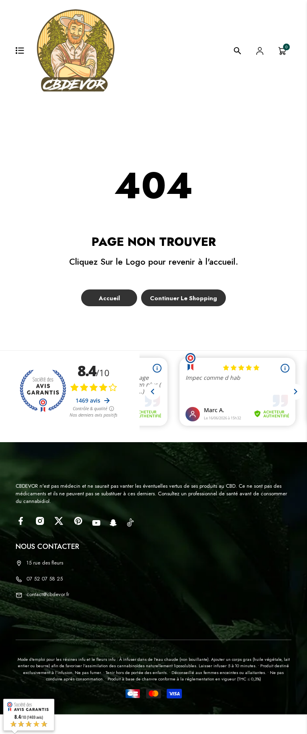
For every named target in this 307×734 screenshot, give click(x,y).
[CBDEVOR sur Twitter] (59, 521)
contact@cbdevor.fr (47, 594)
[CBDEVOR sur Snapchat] (113, 523)
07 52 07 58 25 (44, 578)
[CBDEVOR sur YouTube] (96, 523)
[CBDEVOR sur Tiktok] (130, 522)
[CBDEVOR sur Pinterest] (78, 521)
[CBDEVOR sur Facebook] (21, 521)
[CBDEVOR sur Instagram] (40, 521)
